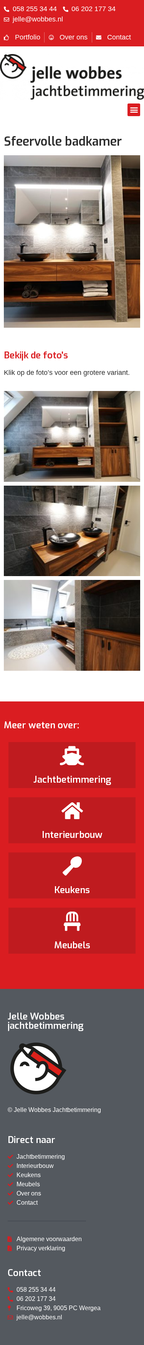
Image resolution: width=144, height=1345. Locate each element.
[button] (133, 109)
